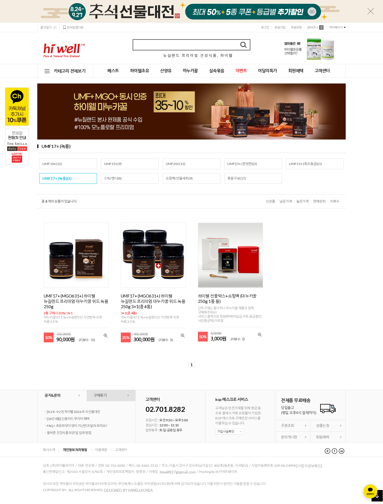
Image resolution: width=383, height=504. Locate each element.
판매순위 (319, 201)
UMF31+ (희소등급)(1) (305, 164)
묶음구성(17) (236, 178)
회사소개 (49, 450)
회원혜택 (295, 70)
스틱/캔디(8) (113, 178)
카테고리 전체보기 (69, 70)
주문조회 (296, 27)
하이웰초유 (139, 70)
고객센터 (322, 70)
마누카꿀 (190, 70)
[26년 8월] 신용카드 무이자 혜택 (68, 419)
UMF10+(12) (52, 164)
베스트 (113, 70)
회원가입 (279, 27)
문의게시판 (289, 437)
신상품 (270, 201)
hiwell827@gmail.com (178, 472)
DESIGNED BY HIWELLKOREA (128, 490)
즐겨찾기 (46, 27)
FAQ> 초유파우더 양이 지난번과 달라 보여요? (77, 426)
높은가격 (302, 201)
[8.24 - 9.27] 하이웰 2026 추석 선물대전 (73, 412)
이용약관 (101, 450)
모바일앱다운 (75, 27)
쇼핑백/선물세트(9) (179, 178)
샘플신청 (322, 425)
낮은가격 (286, 201)
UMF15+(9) (113, 164)
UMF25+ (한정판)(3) (242, 164)
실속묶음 (216, 70)
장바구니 (314, 27)
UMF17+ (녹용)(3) (56, 178)
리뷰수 (334, 201)
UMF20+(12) (175, 164)
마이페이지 (336, 27)
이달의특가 (267, 70)
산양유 (166, 70)
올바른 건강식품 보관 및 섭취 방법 (69, 433)
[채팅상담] (370, 491)
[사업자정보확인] (309, 466)
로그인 (265, 27)
